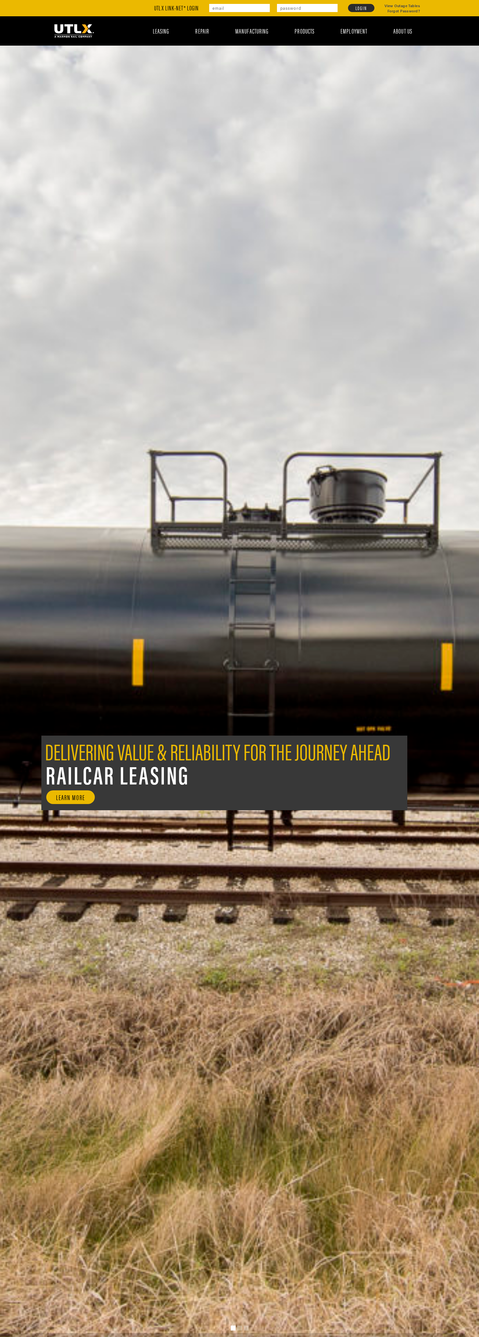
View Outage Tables (402, 6)
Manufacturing (267, 31)
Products (316, 31)
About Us (405, 31)
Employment (360, 31)
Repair (223, 31)
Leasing (186, 31)
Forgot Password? (403, 11)
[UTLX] (74, 30)
